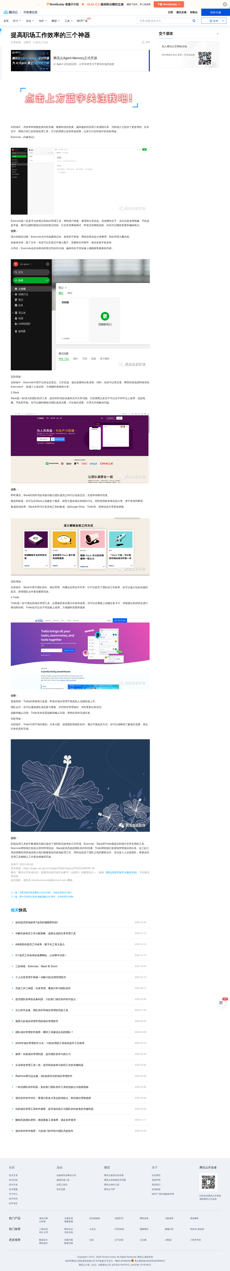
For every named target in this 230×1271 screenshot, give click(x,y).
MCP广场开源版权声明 (163, 1193)
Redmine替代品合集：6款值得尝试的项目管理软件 (43, 1076)
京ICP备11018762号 (141, 1264)
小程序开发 (195, 1239)
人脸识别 (43, 1228)
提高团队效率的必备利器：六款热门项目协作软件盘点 (45, 999)
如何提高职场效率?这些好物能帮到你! (36, 922)
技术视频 (13, 1189)
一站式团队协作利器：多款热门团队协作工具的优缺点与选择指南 (51, 1087)
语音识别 (68, 1232)
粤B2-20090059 (123, 1260)
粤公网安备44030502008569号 (150, 1260)
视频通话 (144, 1228)
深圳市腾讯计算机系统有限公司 (80, 1260)
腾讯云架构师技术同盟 (115, 1179)
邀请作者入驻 (63, 1179)
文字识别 (119, 1239)
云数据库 (169, 1218)
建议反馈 (181, 12)
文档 (170, 12)
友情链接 (156, 1189)
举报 (148, 41)
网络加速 (144, 1218)
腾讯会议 (68, 1228)
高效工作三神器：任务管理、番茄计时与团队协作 (43, 988)
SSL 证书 (43, 1232)
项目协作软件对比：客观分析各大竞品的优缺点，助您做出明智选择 (53, 1098)
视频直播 (68, 1221)
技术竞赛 (61, 1189)
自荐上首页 (62, 1184)
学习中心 (13, 1193)
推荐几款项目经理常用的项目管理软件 (36, 1021)
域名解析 (194, 1218)
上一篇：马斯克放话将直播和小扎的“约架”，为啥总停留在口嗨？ (42, 892)
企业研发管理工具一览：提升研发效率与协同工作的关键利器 (49, 1065)
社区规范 (156, 1175)
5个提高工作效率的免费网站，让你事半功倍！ (41, 955)
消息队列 (119, 1218)
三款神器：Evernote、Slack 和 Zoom (36, 966)
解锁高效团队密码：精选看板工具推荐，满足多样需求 (45, 1120)
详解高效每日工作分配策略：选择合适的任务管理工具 (45, 933)
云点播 (143, 1239)
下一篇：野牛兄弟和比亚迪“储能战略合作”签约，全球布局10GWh (42, 896)
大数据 (168, 1239)
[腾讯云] (11, 12)
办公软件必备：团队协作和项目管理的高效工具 (41, 1010)
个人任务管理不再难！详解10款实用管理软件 (40, 977)
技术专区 (13, 1203)
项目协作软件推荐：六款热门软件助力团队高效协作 (44, 1130)
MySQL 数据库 (197, 1228)
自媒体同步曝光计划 (66, 1175)
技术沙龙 (13, 1184)
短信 (91, 1239)
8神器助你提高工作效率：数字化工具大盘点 (40, 944)
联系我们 (156, 1184)
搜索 (193, 20)
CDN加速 (119, 1228)
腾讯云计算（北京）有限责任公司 (95, 1264)
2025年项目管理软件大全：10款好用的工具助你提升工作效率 (49, 1043)
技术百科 (13, 1198)
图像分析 (169, 1228)
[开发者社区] (30, 12)
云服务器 (68, 1218)
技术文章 (13, 1175)
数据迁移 (68, 1242)
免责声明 (156, 1179)
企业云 (92, 1228)
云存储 (42, 1221)
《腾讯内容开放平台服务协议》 (121, 872)
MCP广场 (82, 20)
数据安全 (43, 1239)
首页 (6, 20)
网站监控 (43, 1242)
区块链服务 (94, 1218)
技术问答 (13, 1179)
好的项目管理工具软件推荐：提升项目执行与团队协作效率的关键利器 (54, 1109)
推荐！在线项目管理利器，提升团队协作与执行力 (43, 1054)
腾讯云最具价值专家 (114, 1175)
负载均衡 (68, 1239)
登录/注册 (215, 12)
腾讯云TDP (109, 1189)
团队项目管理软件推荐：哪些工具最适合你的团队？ (44, 1032)
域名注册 (43, 1218)
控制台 (194, 12)
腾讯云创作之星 (111, 1184)
